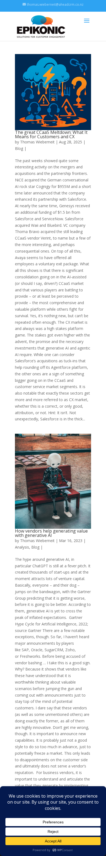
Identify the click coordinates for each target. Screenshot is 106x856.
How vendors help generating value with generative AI (51, 533)
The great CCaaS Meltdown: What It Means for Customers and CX (51, 134)
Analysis (22, 547)
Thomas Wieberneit (37, 141)
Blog (19, 148)
